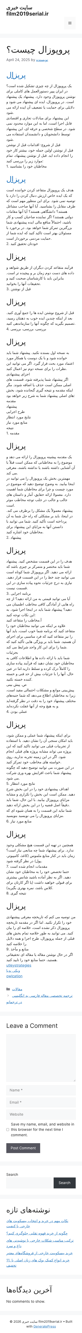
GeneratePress (44, 1326)
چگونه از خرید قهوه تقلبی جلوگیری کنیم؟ (37, 1233)
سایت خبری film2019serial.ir (27, 10)
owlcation (14, 976)
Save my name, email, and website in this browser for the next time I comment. (42, 1129)
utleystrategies (18, 965)
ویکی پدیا (13, 970)
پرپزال (16, 74)
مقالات (17, 989)
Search (12, 1174)
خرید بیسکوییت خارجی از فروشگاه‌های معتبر (39, 1253)
